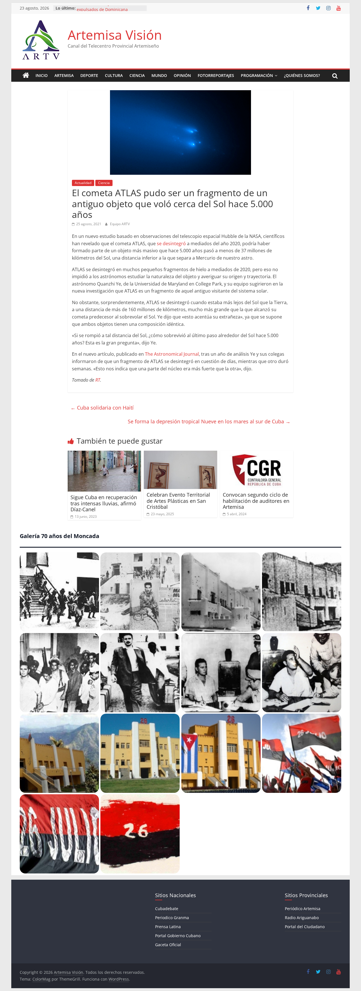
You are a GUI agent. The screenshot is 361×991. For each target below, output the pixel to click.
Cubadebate (166, 908)
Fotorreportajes (216, 75)
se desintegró (171, 243)
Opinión (182, 75)
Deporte (89, 75)
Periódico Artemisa (302, 908)
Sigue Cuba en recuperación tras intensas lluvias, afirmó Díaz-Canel (104, 503)
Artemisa (64, 75)
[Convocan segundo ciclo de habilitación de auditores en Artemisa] (256, 454)
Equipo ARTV (120, 224)
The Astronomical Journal (172, 354)
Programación (257, 75)
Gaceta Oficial (168, 944)
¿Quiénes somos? (302, 75)
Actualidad (83, 182)
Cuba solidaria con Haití (102, 407)
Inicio (42, 75)
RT (97, 380)
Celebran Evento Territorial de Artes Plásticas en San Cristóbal (178, 500)
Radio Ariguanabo (302, 917)
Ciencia (137, 75)
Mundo (159, 75)
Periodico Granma (172, 917)
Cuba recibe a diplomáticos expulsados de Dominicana (102, 10)
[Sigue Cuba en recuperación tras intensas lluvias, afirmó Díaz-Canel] (104, 454)
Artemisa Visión (115, 34)
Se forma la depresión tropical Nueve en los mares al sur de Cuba (209, 421)
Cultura (114, 75)
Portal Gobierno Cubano (178, 935)
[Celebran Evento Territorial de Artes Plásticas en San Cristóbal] (180, 454)
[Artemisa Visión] (26, 75)
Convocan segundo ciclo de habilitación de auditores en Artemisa (256, 500)
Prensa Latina (168, 926)
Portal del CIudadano (305, 926)
